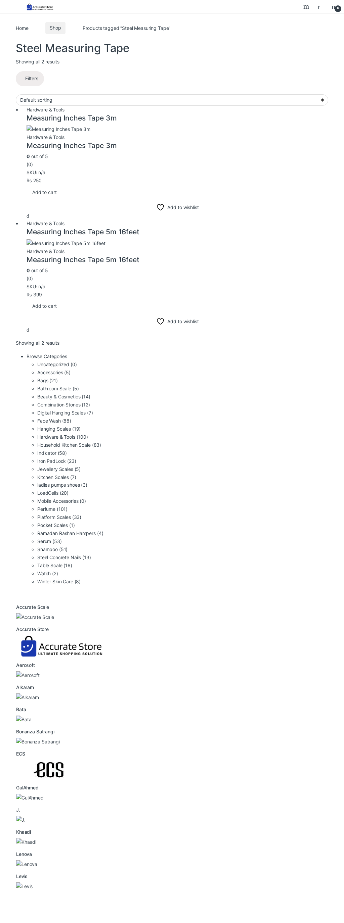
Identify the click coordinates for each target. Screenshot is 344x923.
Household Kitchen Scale (69, 445)
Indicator (52, 453)
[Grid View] (17, 90)
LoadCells (53, 493)
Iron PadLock (56, 461)
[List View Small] (29, 90)
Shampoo (52, 549)
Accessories (54, 372)
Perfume (52, 509)
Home (22, 28)
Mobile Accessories (61, 501)
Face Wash (54, 421)
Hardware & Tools (45, 109)
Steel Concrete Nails (64, 557)
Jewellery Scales (59, 469)
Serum (49, 541)
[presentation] (23, 903)
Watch (47, 573)
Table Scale (54, 565)
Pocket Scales (56, 525)
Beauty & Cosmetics (63, 396)
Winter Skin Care (59, 581)
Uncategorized (57, 364)
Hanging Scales (59, 429)
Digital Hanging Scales (65, 413)
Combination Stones (63, 404)
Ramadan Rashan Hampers (70, 533)
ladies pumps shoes (62, 485)
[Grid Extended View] (21, 90)
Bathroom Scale (58, 388)
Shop (55, 28)
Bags (47, 380)
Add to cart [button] (44, 192)
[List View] (25, 90)
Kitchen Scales (56, 477)
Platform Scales (59, 517)
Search (307, 6)
